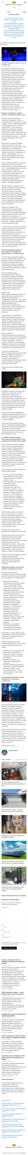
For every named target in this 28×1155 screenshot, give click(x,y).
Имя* (3, 924)
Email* (3, 929)
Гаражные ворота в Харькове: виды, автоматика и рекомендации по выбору (13, 1057)
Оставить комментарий (8, 988)
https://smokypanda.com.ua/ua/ (10, 514)
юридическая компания (8, 1088)
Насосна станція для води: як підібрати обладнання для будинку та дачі (13, 961)
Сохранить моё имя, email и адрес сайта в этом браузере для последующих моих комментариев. (14, 943)
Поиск (8, 11)
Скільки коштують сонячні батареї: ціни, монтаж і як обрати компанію (13, 1036)
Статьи (12, 745)
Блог (1, 43)
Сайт (3, 934)
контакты (23, 1153)
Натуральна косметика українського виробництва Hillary (14, 1015)
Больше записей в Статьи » (20, 759)
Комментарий (4, 907)
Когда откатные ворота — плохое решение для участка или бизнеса (13, 993)
